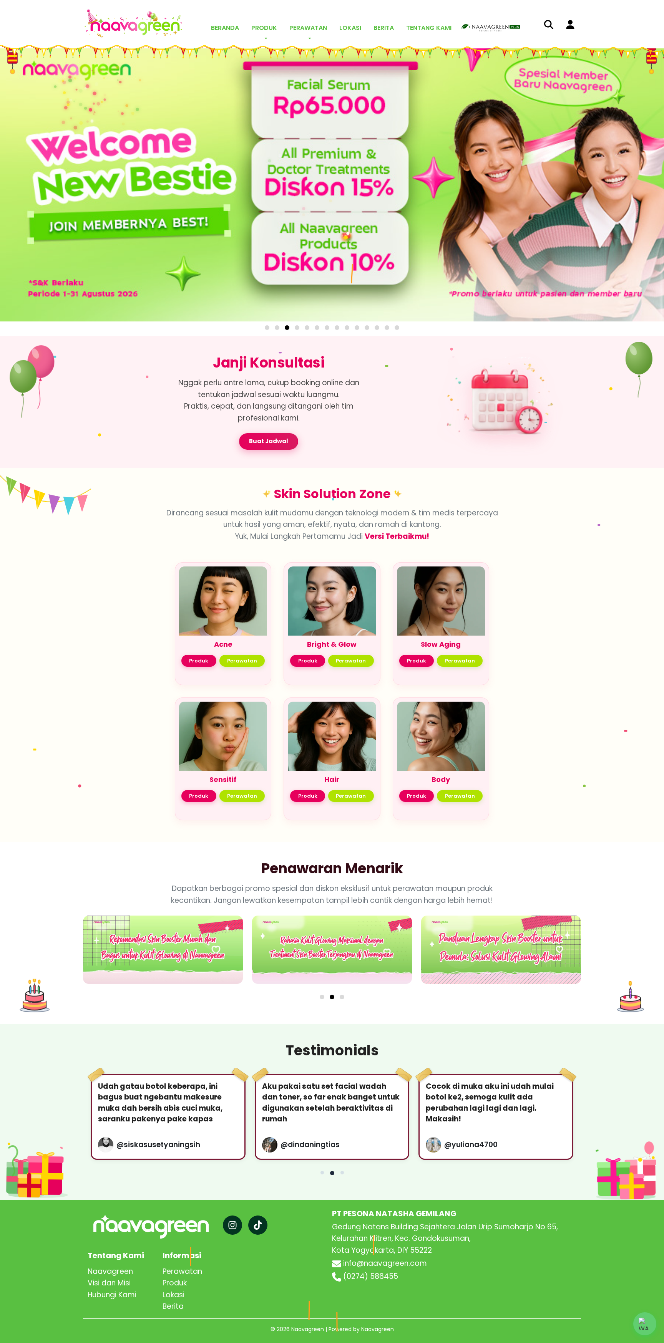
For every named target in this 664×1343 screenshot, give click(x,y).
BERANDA (225, 27)
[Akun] (570, 24)
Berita (173, 965)
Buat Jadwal (268, 158)
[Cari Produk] (548, 24)
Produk (198, 377)
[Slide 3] (342, 655)
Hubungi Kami (112, 953)
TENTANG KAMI (429, 27)
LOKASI (350, 27)
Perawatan (242, 377)
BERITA (384, 27)
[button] (644, 1323)
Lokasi (173, 953)
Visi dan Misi (109, 941)
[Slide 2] (332, 655)
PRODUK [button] (264, 27)
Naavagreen (110, 930)
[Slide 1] (322, 655)
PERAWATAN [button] (308, 27)
